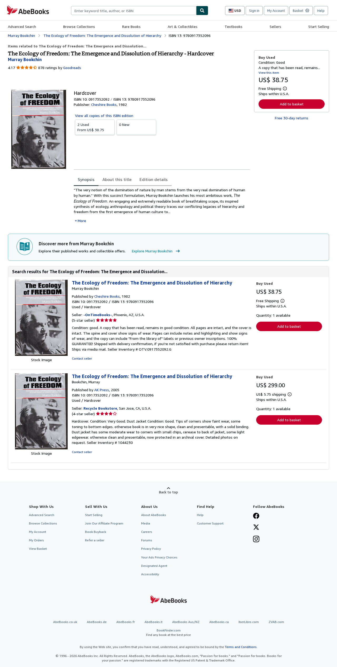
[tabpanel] (162, 205)
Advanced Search (22, 26)
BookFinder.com (168, 632)
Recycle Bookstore (100, 408)
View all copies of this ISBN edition (104, 115)
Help (321, 10)
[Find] (202, 10)
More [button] (82, 220)
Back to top (168, 492)
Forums (146, 540)
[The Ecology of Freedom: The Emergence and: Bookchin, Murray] (41, 448)
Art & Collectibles (182, 26)
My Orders (36, 540)
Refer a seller (94, 540)
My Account (276, 10)
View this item (269, 73)
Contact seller (82, 358)
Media (145, 523)
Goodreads (72, 67)
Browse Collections (79, 26)
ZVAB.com (276, 622)
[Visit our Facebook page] (256, 516)
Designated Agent (154, 566)
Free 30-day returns (291, 118)
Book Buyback (95, 532)
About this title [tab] (117, 179)
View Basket (38, 549)
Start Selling (318, 26)
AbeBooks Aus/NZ (186, 622)
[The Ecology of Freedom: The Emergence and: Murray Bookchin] (41, 354)
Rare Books (131, 26)
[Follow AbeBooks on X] (256, 528)
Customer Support (210, 523)
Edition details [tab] (154, 179)
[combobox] (133, 10)
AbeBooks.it (153, 622)
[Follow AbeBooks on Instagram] (256, 539)
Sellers (275, 26)
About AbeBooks (153, 515)
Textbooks (233, 26)
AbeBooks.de (97, 622)
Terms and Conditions (241, 647)
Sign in (254, 10)
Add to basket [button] (292, 104)
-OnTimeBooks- (97, 314)
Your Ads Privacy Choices (159, 557)
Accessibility (150, 574)
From (90, 127)
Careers (146, 532)
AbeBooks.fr (125, 622)
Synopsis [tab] (86, 179)
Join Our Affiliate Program (104, 523)
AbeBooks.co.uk (65, 622)
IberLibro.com (249, 622)
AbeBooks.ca (219, 622)
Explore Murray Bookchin (152, 251)
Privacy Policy (151, 549)
